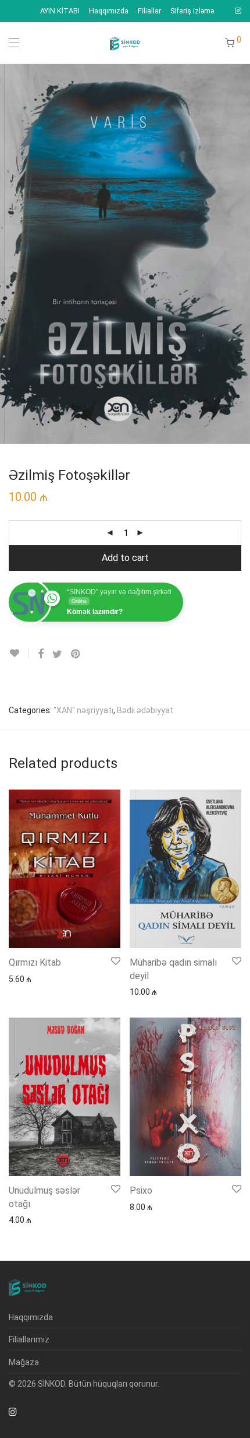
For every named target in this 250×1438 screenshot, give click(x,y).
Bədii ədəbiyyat (145, 710)
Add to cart (125, 557)
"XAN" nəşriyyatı (83, 710)
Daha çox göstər (33, 978)
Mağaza (24, 1362)
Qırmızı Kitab (35, 962)
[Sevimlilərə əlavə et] (19, 653)
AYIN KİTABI (60, 11)
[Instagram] (238, 10)
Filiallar (149, 11)
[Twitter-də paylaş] (57, 654)
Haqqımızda (108, 11)
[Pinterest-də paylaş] (76, 654)
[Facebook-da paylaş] (41, 654)
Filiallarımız (29, 1339)
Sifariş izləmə (192, 11)
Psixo (141, 1190)
